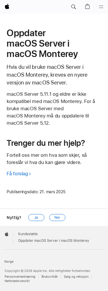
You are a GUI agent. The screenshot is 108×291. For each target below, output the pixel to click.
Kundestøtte (28, 234)
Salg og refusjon (76, 277)
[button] (73, 7)
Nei (57, 218)
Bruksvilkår (49, 277)
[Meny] (101, 7)
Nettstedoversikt (17, 281)
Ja (36, 218)
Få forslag (17, 173)
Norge (9, 262)
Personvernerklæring (20, 277)
